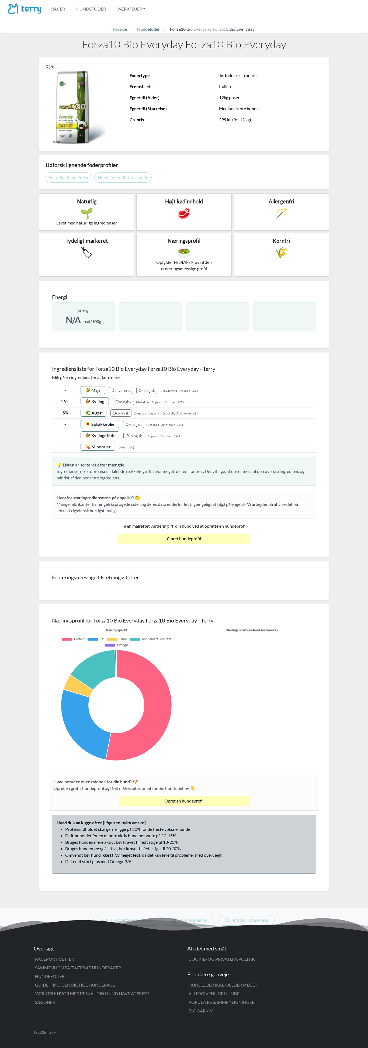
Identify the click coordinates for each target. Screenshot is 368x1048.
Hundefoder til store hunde (123, 177)
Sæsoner (45, 1002)
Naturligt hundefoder (69, 177)
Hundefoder (91, 8)
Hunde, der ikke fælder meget (223, 984)
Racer (58, 8)
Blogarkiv (201, 1010)
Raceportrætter (54, 958)
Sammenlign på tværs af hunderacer (78, 967)
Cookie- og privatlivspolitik (222, 958)
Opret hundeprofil (184, 538)
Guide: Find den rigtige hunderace (75, 984)
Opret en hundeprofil (184, 800)
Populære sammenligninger (222, 1002)
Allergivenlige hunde (214, 993)
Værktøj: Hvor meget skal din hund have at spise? (92, 993)
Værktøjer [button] (129, 8)
